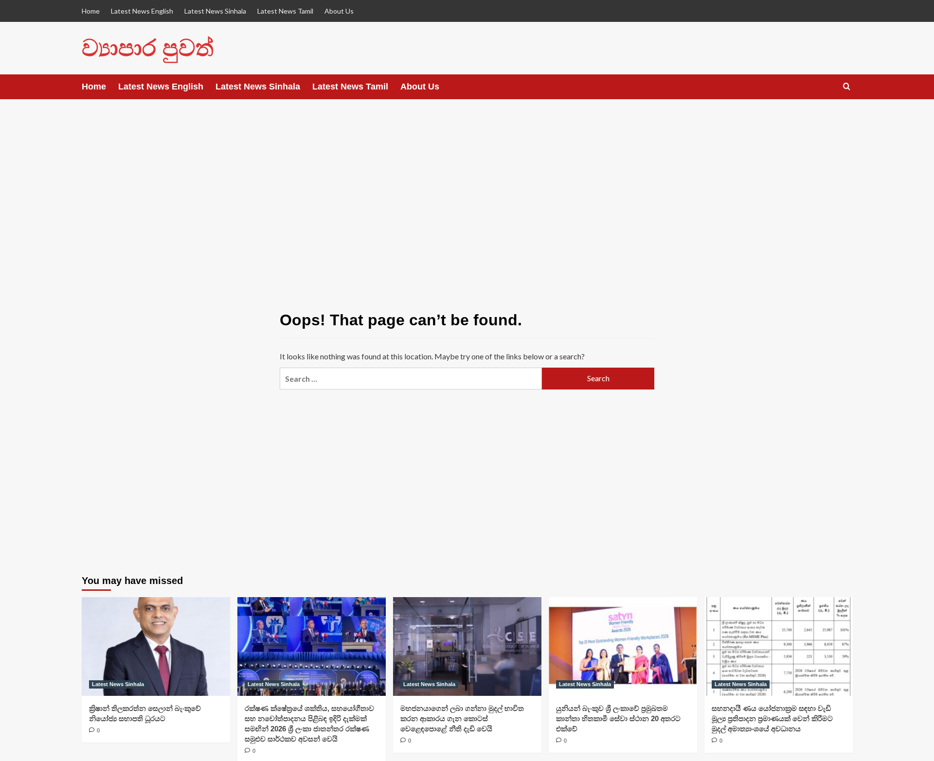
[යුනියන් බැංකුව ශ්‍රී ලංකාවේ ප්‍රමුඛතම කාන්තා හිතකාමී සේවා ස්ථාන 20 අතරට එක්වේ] (623, 646)
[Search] (847, 86)
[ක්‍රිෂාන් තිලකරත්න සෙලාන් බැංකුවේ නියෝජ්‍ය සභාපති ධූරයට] (156, 646)
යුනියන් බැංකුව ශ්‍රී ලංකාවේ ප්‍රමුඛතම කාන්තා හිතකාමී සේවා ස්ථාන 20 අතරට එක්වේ (618, 718)
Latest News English (142, 11)
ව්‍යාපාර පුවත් (148, 48)
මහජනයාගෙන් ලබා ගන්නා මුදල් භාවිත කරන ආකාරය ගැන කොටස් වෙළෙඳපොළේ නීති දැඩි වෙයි (462, 718)
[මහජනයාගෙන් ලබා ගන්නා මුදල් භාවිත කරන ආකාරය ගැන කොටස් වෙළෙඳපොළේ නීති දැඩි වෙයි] (467, 646)
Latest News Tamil (285, 11)
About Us (339, 11)
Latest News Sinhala (215, 11)
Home (91, 11)
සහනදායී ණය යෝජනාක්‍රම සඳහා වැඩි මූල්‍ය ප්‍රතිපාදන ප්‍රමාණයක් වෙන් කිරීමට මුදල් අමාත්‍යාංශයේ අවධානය (772, 718)
